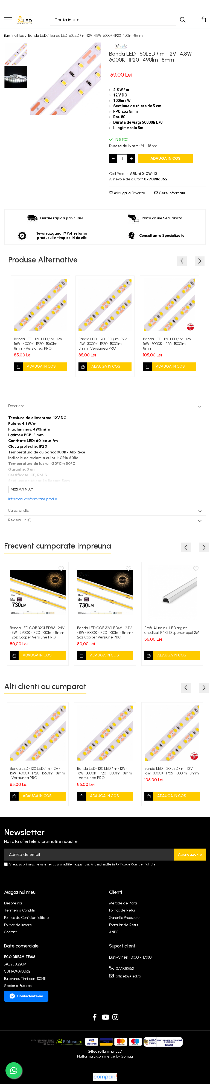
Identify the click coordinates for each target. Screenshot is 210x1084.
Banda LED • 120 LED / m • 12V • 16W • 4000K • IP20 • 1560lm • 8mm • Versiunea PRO (39, 344)
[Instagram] (115, 1017)
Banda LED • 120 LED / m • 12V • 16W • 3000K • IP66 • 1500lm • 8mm (168, 344)
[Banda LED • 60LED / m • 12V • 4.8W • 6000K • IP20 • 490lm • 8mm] (65, 79)
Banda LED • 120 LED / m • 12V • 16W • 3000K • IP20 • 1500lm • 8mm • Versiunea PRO (103, 344)
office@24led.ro (128, 976)
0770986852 (124, 969)
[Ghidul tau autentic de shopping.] (105, 1077)
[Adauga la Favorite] (62, 282)
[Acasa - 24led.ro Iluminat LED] (24, 19)
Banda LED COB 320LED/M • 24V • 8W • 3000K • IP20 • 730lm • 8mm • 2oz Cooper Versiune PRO (105, 633)
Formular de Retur (123, 925)
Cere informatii (171, 193)
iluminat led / (15, 35)
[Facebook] (95, 1017)
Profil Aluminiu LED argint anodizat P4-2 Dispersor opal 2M (171, 630)
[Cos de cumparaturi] (203, 20)
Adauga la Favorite (129, 193)
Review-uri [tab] (19, 520)
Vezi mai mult (22, 489)
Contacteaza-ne (30, 996)
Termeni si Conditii (19, 910)
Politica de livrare (18, 925)
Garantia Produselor (125, 918)
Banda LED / (38, 35)
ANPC (113, 932)
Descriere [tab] (16, 406)
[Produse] (8, 20)
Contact (10, 932)
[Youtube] (105, 1017)
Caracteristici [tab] (19, 510)
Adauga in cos (165, 158)
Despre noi (13, 903)
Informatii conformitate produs (32, 499)
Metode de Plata (123, 903)
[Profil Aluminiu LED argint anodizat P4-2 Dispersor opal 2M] (172, 592)
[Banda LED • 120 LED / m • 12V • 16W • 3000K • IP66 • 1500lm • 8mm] (169, 304)
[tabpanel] (65, 79)
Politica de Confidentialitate (135, 864)
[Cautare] (182, 20)
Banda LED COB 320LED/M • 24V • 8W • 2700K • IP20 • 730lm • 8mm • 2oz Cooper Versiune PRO (37, 633)
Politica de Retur (122, 910)
